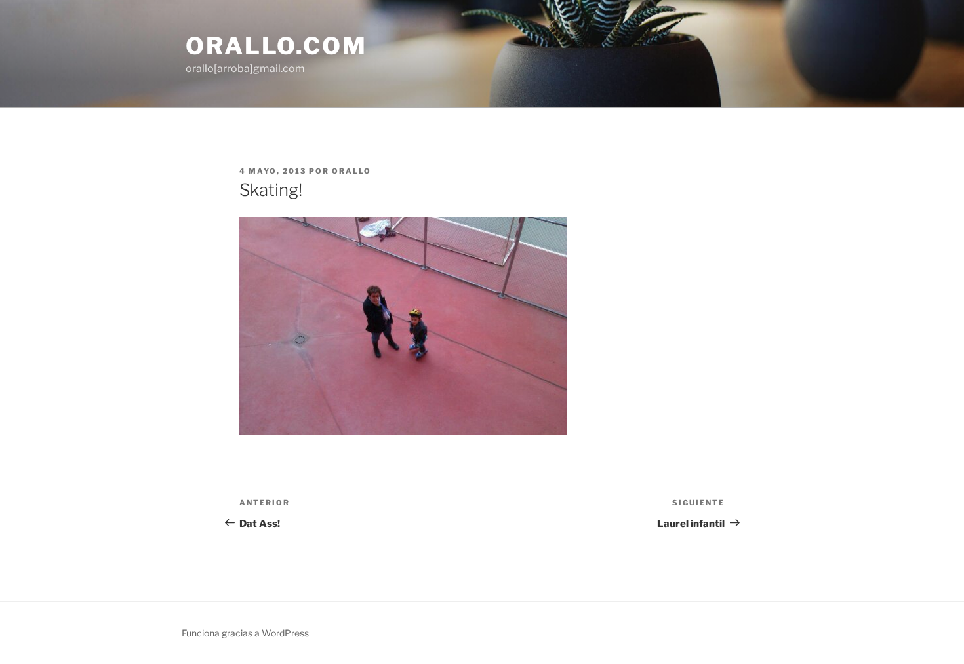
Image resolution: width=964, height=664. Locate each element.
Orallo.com (276, 45)
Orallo (351, 171)
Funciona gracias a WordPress (245, 632)
